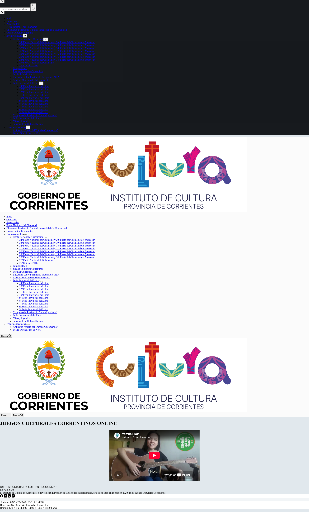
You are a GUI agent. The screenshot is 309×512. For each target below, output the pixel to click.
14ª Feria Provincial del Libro (34, 283)
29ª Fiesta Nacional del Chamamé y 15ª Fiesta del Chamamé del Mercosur (57, 254)
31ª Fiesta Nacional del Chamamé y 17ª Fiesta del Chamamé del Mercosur (57, 248)
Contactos (11, 219)
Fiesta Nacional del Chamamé (21, 225)
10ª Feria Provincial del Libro (34, 295)
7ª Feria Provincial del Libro (33, 303)
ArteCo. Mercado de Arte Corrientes (31, 277)
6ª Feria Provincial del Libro (33, 306)
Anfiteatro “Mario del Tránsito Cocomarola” (35, 326)
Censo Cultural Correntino (19, 231)
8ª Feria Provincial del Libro (33, 300)
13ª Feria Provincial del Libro (34, 286)
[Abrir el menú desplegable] (25, 234)
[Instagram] (10, 496)
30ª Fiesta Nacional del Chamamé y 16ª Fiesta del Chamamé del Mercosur (57, 251)
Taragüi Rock (20, 266)
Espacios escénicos (16, 324)
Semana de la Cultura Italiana (28, 321)
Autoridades (12, 222)
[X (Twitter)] (6, 496)
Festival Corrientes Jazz (25, 271)
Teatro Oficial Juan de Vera (27, 329)
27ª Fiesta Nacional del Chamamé (36, 260)
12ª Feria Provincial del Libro (34, 289)
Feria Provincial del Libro (26, 280)
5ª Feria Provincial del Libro (33, 309)
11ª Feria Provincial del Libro (34, 292)
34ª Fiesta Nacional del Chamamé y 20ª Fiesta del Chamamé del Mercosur (57, 239)
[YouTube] (13, 496)
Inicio (9, 216)
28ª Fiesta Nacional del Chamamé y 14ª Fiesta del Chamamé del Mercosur (57, 257)
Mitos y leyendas (21, 318)
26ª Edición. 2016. (28, 263)
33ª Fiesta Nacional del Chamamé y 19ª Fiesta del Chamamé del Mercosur (57, 242)
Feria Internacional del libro (27, 315)
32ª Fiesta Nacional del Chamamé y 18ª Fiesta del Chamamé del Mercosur (57, 245)
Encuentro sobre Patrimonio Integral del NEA (36, 274)
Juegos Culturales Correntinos (28, 268)
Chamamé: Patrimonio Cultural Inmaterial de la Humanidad (36, 228)
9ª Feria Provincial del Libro (33, 297)
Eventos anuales (14, 234)
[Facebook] (2, 496)
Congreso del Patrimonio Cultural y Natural (35, 312)
